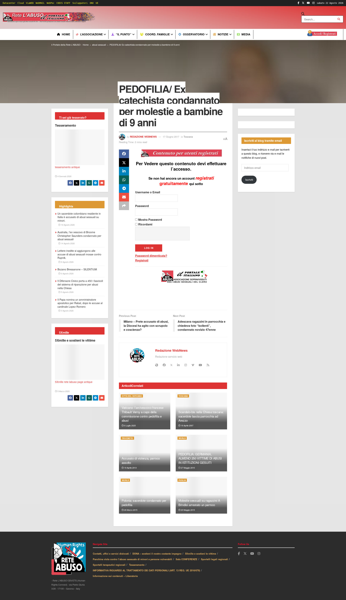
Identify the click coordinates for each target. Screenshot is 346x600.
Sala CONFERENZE (186, 559)
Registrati (141, 260)
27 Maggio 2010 (187, 467)
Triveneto (127, 438)
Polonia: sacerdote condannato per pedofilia (144, 502)
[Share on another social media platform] (124, 205)
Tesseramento (65, 125)
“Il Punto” (123, 34)
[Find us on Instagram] (313, 3)
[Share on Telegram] (124, 188)
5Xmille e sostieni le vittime (75, 340)
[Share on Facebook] (124, 154)
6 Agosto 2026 (67, 273)
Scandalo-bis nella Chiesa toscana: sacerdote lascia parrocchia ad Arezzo (201, 416)
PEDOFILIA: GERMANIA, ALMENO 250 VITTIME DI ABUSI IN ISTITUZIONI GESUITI (200, 458)
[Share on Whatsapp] (124, 179)
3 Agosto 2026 (67, 310)
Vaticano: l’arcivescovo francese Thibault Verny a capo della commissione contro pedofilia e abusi (142, 414)
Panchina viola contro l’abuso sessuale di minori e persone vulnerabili (132, 559)
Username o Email (147, 192)
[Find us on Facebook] (298, 3)
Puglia (182, 480)
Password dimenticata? (151, 256)
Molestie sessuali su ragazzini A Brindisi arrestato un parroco (199, 502)
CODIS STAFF (63, 3)
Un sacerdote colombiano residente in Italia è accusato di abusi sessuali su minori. (79, 217)
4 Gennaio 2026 (64, 176)
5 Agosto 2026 (67, 292)
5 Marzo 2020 (63, 391)
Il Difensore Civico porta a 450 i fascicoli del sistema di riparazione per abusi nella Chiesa (80, 284)
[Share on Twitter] (124, 162)
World (182, 438)
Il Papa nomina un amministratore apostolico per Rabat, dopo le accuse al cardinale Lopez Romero (80, 303)
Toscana (188, 136)
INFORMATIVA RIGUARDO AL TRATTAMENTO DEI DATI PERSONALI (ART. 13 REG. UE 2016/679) (146, 570)
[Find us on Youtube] (308, 3)
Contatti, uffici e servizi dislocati (111, 553)
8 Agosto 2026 (67, 261)
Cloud (20, 3)
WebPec (50, 3)
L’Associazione (91, 34)
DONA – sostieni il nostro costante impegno (156, 553)
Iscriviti (249, 179)
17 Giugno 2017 (171, 136)
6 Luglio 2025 (130, 425)
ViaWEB (30, 3)
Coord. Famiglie (157, 34)
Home (66, 34)
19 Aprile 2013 (130, 467)
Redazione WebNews (143, 136)
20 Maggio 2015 (187, 509)
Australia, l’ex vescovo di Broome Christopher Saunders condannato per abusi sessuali (79, 235)
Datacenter (9, 3)
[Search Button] (322, 14)
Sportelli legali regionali (214, 559)
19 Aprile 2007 (186, 425)
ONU (92, 3)
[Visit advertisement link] (168, 17)
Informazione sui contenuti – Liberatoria (115, 576)
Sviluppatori (80, 3)
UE (97, 3)
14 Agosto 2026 (67, 243)
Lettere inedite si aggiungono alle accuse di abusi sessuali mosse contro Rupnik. (79, 254)
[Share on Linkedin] (124, 171)
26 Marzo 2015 (130, 509)
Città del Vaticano (132, 396)
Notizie (223, 34)
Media (245, 34)
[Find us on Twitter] (303, 3)
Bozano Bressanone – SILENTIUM (77, 269)
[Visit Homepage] (49, 17)
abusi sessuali (99, 44)
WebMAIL (40, 3)
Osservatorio (194, 34)
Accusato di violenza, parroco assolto (141, 460)
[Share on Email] (124, 197)
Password (142, 206)
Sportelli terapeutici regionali (109, 564)
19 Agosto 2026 (67, 224)
